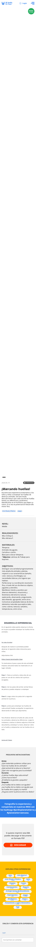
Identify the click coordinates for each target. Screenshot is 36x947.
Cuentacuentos (11, 887)
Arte (10, 875)
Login (24, 3)
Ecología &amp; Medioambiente (17, 891)
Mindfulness (12, 899)
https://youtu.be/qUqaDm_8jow (12, 659)
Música (25, 899)
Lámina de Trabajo (7, 740)
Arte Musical (22, 875)
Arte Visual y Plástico (8, 511)
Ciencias (12, 883)
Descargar (20, 845)
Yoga (17, 907)
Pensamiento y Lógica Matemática (17, 903)
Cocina (23, 883)
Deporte (26, 887)
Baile (28, 879)
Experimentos (12, 895)
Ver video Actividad (7, 642)
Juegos (20, 511)
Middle (4, 526)
